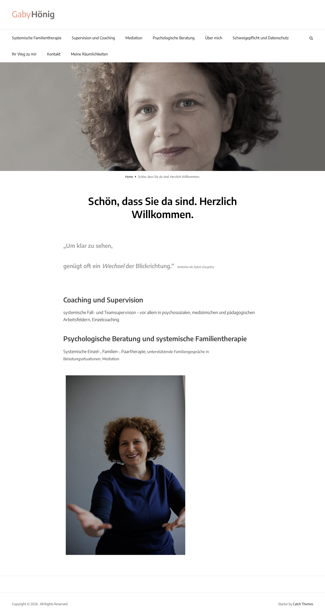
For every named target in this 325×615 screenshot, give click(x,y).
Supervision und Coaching (93, 37)
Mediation (133, 37)
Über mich (213, 37)
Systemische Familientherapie (36, 37)
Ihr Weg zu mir (24, 54)
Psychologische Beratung (174, 37)
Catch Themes (303, 604)
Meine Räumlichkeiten (89, 54)
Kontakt (53, 54)
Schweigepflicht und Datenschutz (261, 37)
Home (129, 177)
